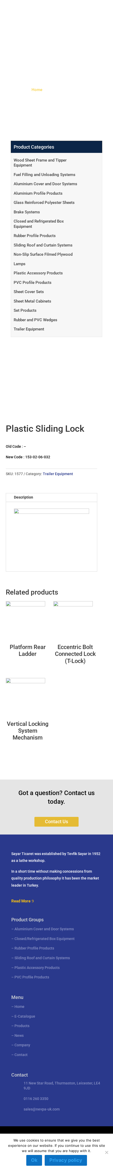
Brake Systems (27, 212)
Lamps (19, 264)
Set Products (25, 310)
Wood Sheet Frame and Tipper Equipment (40, 163)
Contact (21, 1055)
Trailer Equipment (29, 329)
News (19, 1035)
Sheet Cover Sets (29, 291)
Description (23, 497)
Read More (20, 901)
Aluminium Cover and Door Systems (45, 184)
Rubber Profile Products (35, 235)
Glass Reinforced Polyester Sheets (44, 202)
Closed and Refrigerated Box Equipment (39, 224)
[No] (106, 1152)
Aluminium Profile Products (38, 193)
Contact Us (56, 821)
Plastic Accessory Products (38, 273)
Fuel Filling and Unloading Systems (44, 174)
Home (37, 89)
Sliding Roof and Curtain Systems (43, 245)
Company (22, 1045)
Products (21, 1026)
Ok (34, 1160)
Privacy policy (65, 1160)
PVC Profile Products (33, 282)
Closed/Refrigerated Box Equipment (44, 939)
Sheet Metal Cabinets (32, 301)
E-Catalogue (24, 1016)
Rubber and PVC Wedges (35, 320)
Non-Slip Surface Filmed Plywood (43, 254)
